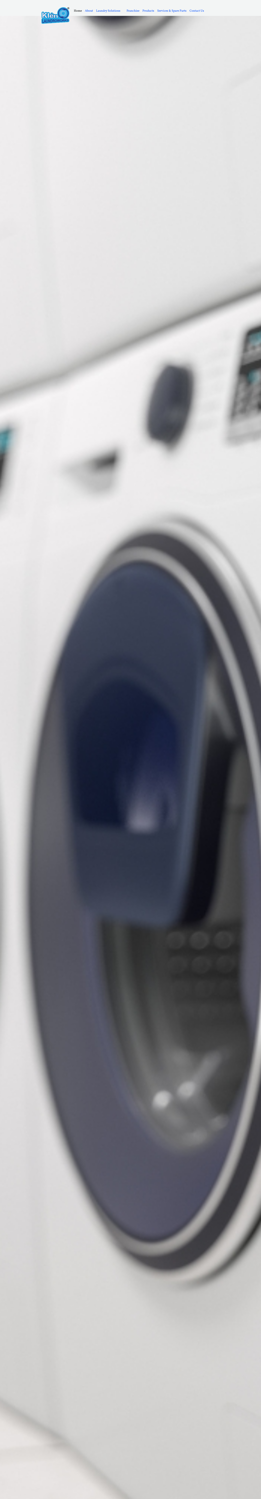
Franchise (133, 11)
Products (148, 11)
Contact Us (197, 11)
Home (78, 11)
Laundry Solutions (108, 11)
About (89, 11)
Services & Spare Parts (172, 11)
